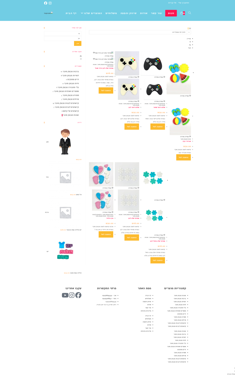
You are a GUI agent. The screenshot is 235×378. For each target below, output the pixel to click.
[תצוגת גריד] (188, 28)
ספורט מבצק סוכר (71, 95)
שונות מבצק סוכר (186, 139)
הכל (189, 48)
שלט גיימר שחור (159, 107)
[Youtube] (65, 295)
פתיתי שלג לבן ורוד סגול (104, 68)
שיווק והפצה (147, 301)
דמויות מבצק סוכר (107, 214)
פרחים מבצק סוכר (71, 99)
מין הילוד (109, 218)
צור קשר (148, 307)
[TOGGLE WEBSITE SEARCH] (190, 13)
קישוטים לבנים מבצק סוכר (131, 104)
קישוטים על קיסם (71, 110)
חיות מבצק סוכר (71, 83)
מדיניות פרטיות (146, 311)
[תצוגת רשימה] (190, 28)
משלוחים (148, 298)
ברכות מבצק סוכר (71, 71)
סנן (77, 43)
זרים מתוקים (73, 79)
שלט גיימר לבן (134, 107)
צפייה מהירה (132, 77)
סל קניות (172, 2)
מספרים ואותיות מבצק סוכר (66, 91)
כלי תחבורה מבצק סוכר (68, 87)
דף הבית (148, 295)
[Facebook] (46, 3)
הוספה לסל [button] (106, 90)
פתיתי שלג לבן (133, 218)
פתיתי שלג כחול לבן (157, 241)
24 (190, 45)
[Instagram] (50, 3)
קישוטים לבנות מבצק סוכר (105, 64)
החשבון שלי (183, 2)
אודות (149, 304)
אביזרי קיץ (187, 141)
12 (190, 42)
